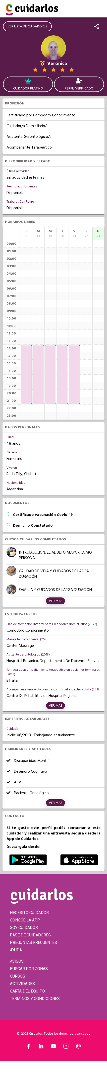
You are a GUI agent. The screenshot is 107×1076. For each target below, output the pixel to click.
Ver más (55, 600)
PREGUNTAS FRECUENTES (33, 942)
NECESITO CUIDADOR (29, 912)
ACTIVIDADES (22, 983)
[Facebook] (28, 1047)
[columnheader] (26, 233)
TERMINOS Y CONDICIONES (35, 998)
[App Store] (79, 864)
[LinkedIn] (41, 1047)
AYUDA (16, 950)
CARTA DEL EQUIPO (27, 991)
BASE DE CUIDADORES (30, 935)
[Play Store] (28, 864)
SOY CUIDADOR (24, 927)
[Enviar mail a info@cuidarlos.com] (78, 1047)
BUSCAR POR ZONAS (29, 968)
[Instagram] (65, 1047)
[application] (26, 374)
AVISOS (17, 961)
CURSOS (17, 976)
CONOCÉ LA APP (25, 920)
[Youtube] (53, 1047)
